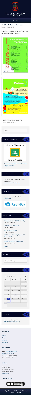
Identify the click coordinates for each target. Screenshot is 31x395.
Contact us (5, 342)
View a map (5, 373)
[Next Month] (25, 276)
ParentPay (7, 198)
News (3, 338)
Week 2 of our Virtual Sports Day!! (12, 120)
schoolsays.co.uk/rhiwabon (11, 183)
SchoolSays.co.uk (15, 392)
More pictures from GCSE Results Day (14, 221)
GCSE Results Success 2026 (11, 225)
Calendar (4, 340)
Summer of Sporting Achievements (13, 241)
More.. (6, 246)
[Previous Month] (5, 276)
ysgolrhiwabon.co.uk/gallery (12, 321)
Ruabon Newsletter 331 (10, 122)
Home (4, 336)
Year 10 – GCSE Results (10, 230)
